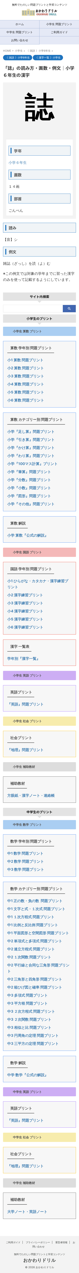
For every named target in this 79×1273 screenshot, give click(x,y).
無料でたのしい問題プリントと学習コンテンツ (39, 1254)
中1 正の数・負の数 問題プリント (35, 901)
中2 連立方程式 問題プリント (31, 949)
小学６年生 (18, 162)
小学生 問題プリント (59, 24)
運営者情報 (61, 1242)
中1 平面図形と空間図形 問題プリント (38, 933)
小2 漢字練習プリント (25, 595)
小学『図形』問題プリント (29, 496)
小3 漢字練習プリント (25, 603)
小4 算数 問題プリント (25, 384)
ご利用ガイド (59, 32)
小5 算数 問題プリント (25, 392)
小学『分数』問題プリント (29, 480)
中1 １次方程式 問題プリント (30, 917)
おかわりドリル (39, 1260)
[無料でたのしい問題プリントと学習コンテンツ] (39, 14)
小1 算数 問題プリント (25, 360)
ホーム (19, 24)
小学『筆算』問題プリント (29, 472)
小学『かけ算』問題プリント (31, 448)
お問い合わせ (19, 40)
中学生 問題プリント (19, 32)
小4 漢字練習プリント (25, 611)
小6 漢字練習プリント (25, 627)
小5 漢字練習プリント (25, 619)
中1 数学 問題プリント (25, 853)
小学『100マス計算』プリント (32, 464)
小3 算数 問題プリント (25, 376)
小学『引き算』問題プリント (31, 439)
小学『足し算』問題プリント (31, 431)
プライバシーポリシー (38, 1242)
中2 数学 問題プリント (25, 861)
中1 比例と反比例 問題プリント (32, 925)
